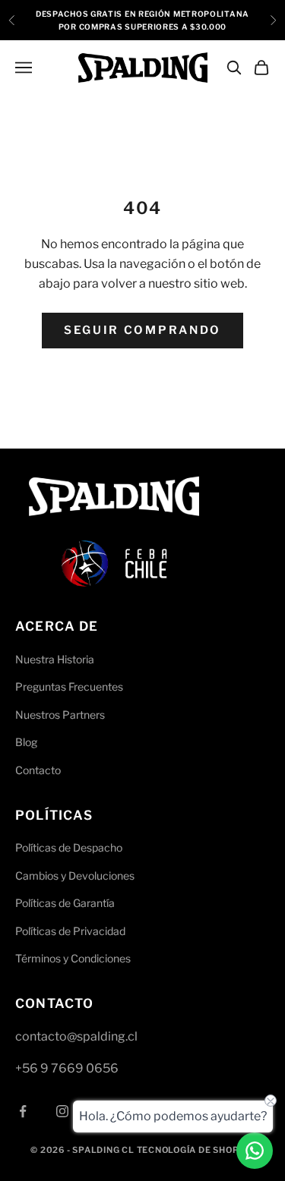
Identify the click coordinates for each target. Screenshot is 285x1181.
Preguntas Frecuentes (69, 686)
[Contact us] (254, 1150)
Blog (26, 741)
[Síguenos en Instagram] (62, 1111)
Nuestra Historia (54, 659)
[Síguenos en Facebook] (22, 1111)
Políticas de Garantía (65, 902)
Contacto (38, 770)
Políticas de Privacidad (70, 930)
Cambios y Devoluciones (75, 875)
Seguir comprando (142, 330)
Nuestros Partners (60, 714)
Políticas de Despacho (68, 847)
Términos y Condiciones (73, 958)
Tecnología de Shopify (196, 1150)
